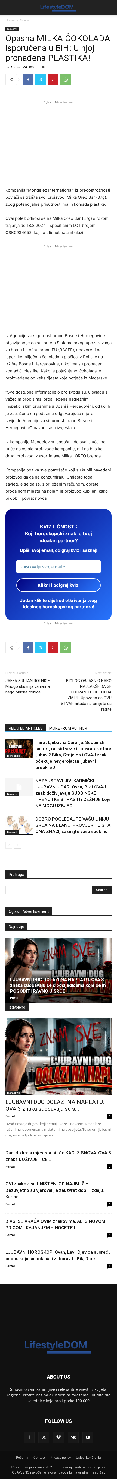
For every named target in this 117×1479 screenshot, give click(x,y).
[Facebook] (28, 79)
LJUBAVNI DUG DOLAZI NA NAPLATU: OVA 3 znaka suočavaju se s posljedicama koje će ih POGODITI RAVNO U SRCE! (58, 985)
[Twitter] (40, 79)
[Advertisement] (58, 143)
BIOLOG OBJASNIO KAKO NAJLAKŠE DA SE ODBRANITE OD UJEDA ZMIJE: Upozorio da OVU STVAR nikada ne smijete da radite (86, 695)
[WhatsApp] (65, 79)
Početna (22, 1457)
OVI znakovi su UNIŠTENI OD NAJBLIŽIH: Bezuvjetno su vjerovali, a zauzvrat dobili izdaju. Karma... (54, 1190)
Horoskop (13, 756)
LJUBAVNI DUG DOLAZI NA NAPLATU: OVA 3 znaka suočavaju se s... (54, 1105)
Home (10, 20)
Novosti (25, 20)
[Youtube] (87, 1437)
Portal (14, 998)
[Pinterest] (53, 79)
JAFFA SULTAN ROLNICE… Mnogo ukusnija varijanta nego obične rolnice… (28, 686)
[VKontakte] (73, 1437)
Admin (15, 67)
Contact (39, 1457)
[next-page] (17, 845)
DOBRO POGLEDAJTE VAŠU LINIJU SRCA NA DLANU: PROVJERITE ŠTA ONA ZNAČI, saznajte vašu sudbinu (72, 825)
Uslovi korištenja (88, 1457)
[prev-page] (8, 845)
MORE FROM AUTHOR (68, 728)
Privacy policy (60, 1457)
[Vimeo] (58, 1437)
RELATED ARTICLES (26, 728)
